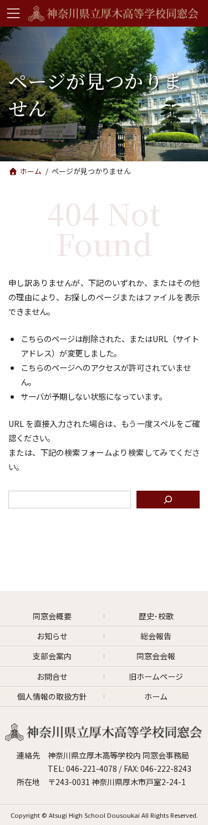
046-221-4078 (92, 768)
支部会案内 (52, 655)
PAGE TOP (196, 814)
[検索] (168, 499)
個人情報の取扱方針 (52, 696)
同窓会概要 (52, 616)
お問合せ (52, 676)
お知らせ (52, 635)
